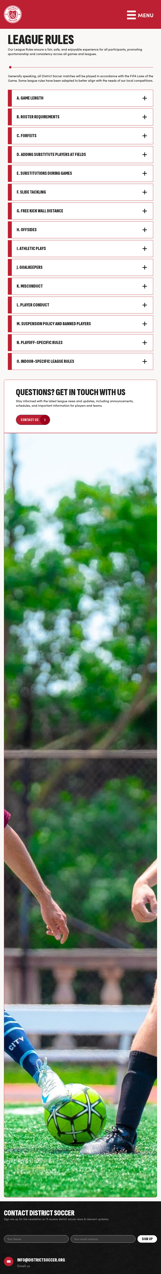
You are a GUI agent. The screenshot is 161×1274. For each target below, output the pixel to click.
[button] (80, 98)
